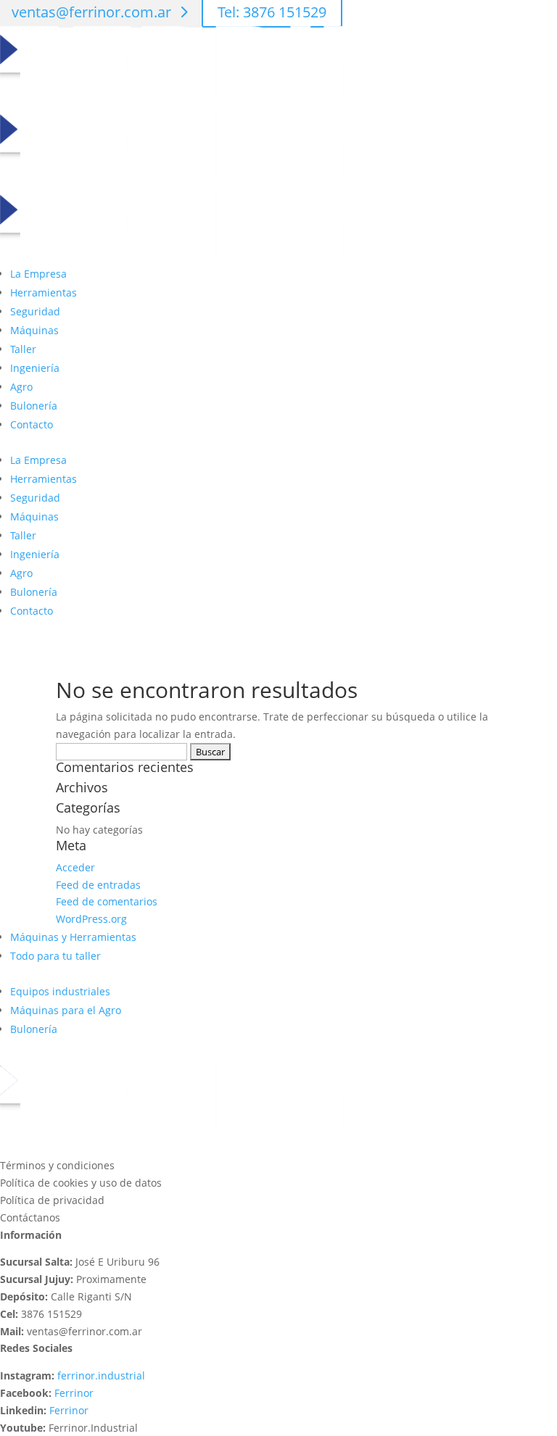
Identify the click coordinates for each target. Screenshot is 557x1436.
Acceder (75, 867)
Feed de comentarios (106, 901)
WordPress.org (91, 919)
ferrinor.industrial (101, 1375)
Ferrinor (74, 1393)
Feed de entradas (98, 885)
